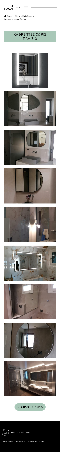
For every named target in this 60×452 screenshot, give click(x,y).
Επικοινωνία (8, 441)
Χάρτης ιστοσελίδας (36, 441)
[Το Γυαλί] (8, 7)
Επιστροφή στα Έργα (30, 406)
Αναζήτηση (21, 441)
